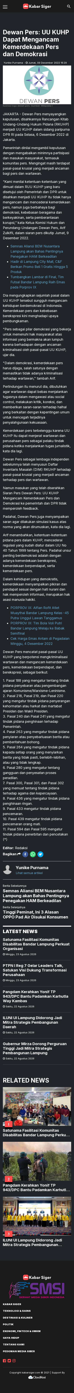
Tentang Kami (13, 1344)
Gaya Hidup (11, 1337)
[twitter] (40, 854)
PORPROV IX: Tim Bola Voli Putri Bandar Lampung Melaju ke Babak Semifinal (37, 628)
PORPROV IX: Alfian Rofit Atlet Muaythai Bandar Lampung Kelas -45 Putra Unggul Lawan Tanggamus (39, 613)
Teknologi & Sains (17, 1310)
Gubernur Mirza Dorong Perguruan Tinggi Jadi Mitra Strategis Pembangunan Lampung (35, 1048)
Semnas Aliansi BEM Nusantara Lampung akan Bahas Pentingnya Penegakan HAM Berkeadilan (36, 251)
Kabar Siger (12, 1304)
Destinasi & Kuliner (17, 1317)
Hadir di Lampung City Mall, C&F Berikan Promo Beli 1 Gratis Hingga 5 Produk (39, 267)
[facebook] (25, 854)
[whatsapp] (33, 854)
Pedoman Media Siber (19, 1351)
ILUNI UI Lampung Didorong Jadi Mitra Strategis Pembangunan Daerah (32, 1022)
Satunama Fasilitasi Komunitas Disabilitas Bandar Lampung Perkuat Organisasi (36, 944)
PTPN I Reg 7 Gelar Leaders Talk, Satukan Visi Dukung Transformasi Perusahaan (35, 970)
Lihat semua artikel (29, 873)
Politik (8, 1324)
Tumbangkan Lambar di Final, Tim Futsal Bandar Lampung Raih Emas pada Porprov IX (37, 282)
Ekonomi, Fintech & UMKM (22, 1331)
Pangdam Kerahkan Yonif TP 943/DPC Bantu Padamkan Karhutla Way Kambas (35, 996)
